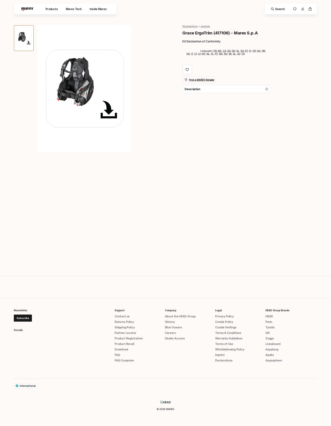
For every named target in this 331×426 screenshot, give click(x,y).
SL (234, 53)
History (170, 322)
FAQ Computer (124, 360)
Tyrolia (270, 327)
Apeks (269, 355)
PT (216, 53)
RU (225, 53)
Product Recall (124, 344)
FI (250, 50)
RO (221, 53)
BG (220, 50)
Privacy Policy (224, 316)
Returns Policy (124, 322)
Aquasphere (273, 360)
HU (188, 53)
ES (242, 50)
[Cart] (310, 9)
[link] (294, 9)
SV (238, 53)
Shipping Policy (125, 327)
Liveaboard (272, 344)
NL (208, 53)
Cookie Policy (224, 322)
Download (121, 349)
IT (192, 53)
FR (254, 50)
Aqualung (271, 349)
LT (195, 53)
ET (246, 50)
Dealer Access (175, 338)
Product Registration (129, 338)
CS (224, 50)
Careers (170, 333)
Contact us (122, 316)
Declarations (190, 26)
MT (203, 53)
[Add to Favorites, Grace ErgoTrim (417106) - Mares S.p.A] (187, 69)
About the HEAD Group (180, 316)
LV (199, 53)
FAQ (117, 355)
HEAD (269, 316)
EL (238, 50)
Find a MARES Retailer (201, 79)
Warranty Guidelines (229, 338)
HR (263, 50)
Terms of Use (224, 344)
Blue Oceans (173, 327)
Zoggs (269, 338)
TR (243, 53)
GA (258, 50)
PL (212, 53)
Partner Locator (125, 333)
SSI (267, 333)
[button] (226, 89)
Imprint (220, 355)
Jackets (205, 26)
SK (230, 53)
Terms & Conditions (228, 333)
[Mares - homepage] (27, 9)
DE (233, 50)
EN (215, 50)
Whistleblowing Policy (229, 349)
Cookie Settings (225, 327)
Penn (268, 322)
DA (229, 50)
